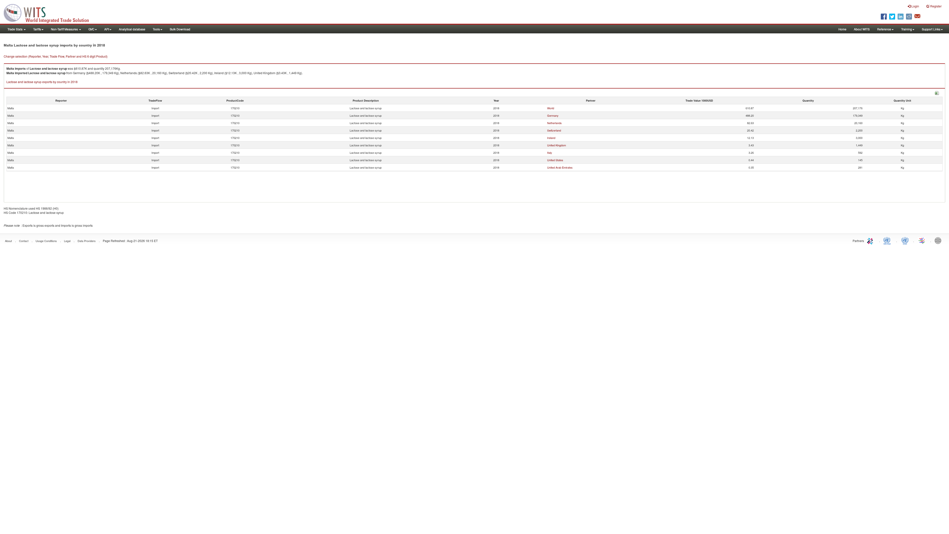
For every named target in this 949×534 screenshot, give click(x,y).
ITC (871, 240)
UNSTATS (905, 240)
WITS (49, 12)
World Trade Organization (922, 240)
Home (842, 29)
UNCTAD (888, 240)
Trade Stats (15, 29)
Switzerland (554, 130)
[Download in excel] (937, 92)
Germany (553, 115)
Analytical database (132, 29)
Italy (549, 153)
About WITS (862, 29)
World (550, 108)
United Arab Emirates (560, 167)
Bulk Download (180, 29)
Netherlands (554, 123)
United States (555, 160)
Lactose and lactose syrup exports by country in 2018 (42, 82)
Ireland (551, 138)
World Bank (939, 240)
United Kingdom (556, 145)
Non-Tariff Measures (65, 29)
